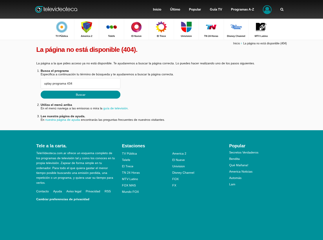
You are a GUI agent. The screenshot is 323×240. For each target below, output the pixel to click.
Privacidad (93, 191)
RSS (108, 191)
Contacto (42, 191)
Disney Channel (183, 172)
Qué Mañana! (238, 165)
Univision (178, 166)
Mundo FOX (130, 191)
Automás (235, 178)
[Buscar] (282, 9)
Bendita (234, 159)
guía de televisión (115, 108)
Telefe (126, 160)
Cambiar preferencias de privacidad (62, 199)
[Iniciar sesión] (267, 9)
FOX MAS (129, 185)
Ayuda (57, 191)
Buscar (80, 94)
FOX (175, 179)
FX (174, 185)
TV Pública (129, 153)
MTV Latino (130, 179)
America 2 (179, 153)
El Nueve (178, 160)
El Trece (127, 166)
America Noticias (240, 171)
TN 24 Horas (131, 172)
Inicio (236, 43)
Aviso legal (73, 191)
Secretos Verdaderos (243, 152)
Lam (232, 184)
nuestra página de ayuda (62, 119)
